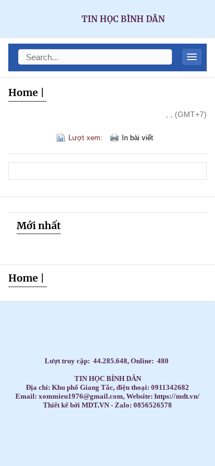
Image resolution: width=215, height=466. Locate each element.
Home (23, 92)
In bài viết (137, 138)
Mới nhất (39, 225)
